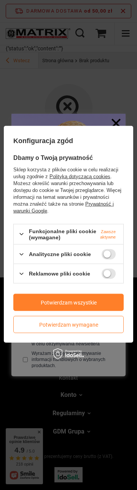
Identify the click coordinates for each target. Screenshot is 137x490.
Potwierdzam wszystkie (69, 302)
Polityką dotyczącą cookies (79, 176)
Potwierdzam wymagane (68, 324)
